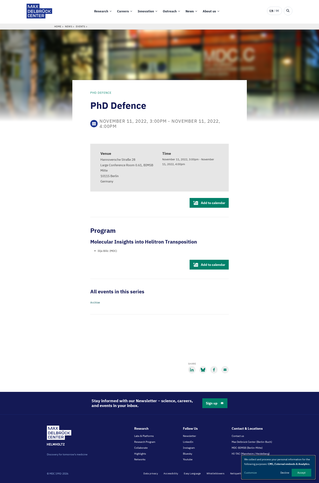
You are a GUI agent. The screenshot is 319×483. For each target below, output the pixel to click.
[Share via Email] (225, 369)
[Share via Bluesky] (203, 369)
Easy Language (192, 473)
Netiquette (236, 473)
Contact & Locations (247, 428)
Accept (301, 472)
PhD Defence (101, 92)
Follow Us (190, 428)
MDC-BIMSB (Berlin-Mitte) (247, 447)
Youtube (188, 459)
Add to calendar (213, 203)
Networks (139, 459)
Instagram (189, 447)
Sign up (211, 403)
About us (209, 11)
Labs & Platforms (144, 436)
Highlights (140, 453)
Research (101, 11)
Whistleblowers (215, 473)
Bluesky (187, 453)
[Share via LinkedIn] (191, 369)
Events (80, 26)
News (190, 11)
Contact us (238, 436)
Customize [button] (250, 472)
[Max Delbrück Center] (39, 17)
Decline (284, 472)
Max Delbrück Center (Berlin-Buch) (252, 442)
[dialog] (278, 467)
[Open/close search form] (288, 11)
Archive (95, 302)
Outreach (170, 11)
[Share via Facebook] (214, 369)
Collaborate (141, 447)
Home (57, 26)
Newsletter (189, 436)
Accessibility (171, 473)
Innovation (146, 11)
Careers (123, 11)
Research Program (144, 442)
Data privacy (150, 473)
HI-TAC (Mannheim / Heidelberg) (251, 453)
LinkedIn (188, 442)
